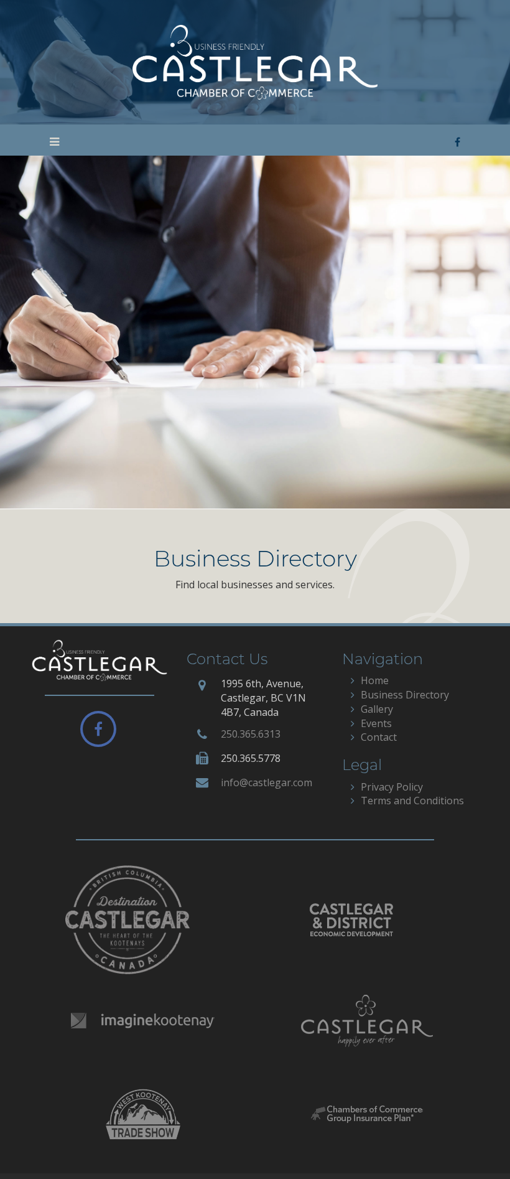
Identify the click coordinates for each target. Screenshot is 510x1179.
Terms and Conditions (412, 800)
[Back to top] (475, 1144)
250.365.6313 (250, 734)
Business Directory (405, 695)
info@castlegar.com (266, 782)
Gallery (377, 709)
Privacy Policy (392, 787)
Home (375, 680)
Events (376, 723)
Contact (379, 737)
